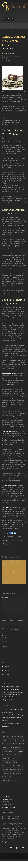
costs (19, 537)
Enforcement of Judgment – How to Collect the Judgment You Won (12, 693)
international (8, 766)
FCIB (16, 751)
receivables (17, 773)
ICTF (16, 758)
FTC (5, 758)
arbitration (7, 736)
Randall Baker (9, 48)
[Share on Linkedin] (15, 533)
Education (5, 720)
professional (7, 773)
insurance (7, 762)
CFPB (21, 736)
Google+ (4, 860)
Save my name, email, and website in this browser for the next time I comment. (5, 638)
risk (5, 777)
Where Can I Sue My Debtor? (10, 689)
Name (4, 620)
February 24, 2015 (9, 53)
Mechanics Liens (7, 726)
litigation (7, 544)
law (21, 540)
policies (21, 769)
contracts (21, 740)
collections (11, 537)
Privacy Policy (6, 842)
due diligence (16, 747)
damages (7, 540)
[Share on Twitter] (12, 533)
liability (6, 769)
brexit (15, 736)
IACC (10, 758)
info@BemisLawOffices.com (11, 818)
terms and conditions (10, 780)
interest (15, 762)
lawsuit (21, 766)
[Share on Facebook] (10, 533)
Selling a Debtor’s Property (10, 700)
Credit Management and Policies (11, 718)
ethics (5, 751)
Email (11, 620)
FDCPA (6, 755)
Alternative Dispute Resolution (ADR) (12, 709)
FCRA (21, 751)
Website (20, 620)
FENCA (18, 755)
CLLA (5, 740)
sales (10, 777)
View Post (8, 582)
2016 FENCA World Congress (10, 687)
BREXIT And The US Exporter (10, 697)
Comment (5, 597)
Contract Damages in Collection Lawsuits (13, 41)
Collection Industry (7, 712)
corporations (8, 744)
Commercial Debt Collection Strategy (12, 715)
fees (15, 540)
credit (22, 744)
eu (11, 751)
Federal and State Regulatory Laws (12, 723)
